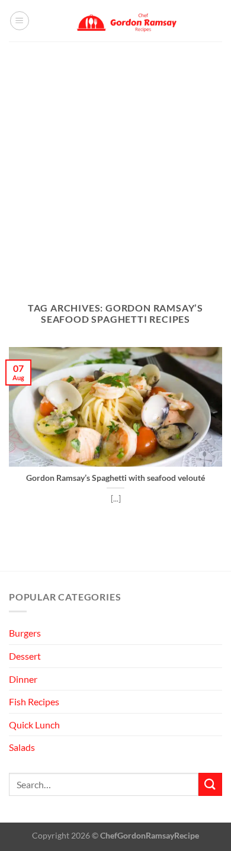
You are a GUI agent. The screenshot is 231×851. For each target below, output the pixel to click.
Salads (22, 747)
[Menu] (19, 20)
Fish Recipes (34, 701)
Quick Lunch (34, 724)
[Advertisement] (115, 162)
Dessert (25, 655)
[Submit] (210, 784)
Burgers (25, 632)
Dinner (23, 679)
